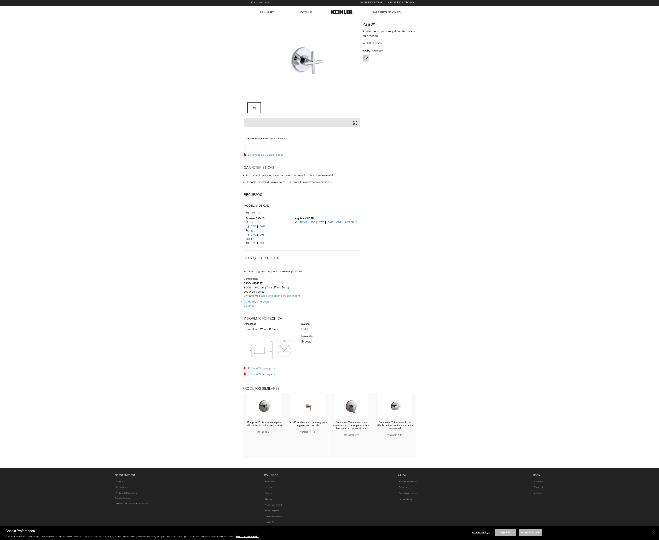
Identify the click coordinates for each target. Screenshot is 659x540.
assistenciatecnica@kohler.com (280, 296)
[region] (329, 533)
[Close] (653, 532)
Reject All (505, 532)
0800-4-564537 (253, 283)
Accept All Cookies (530, 532)
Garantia (249, 306)
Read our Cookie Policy (247, 536)
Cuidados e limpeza (256, 301)
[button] (254, 107)
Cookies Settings (123, 498)
